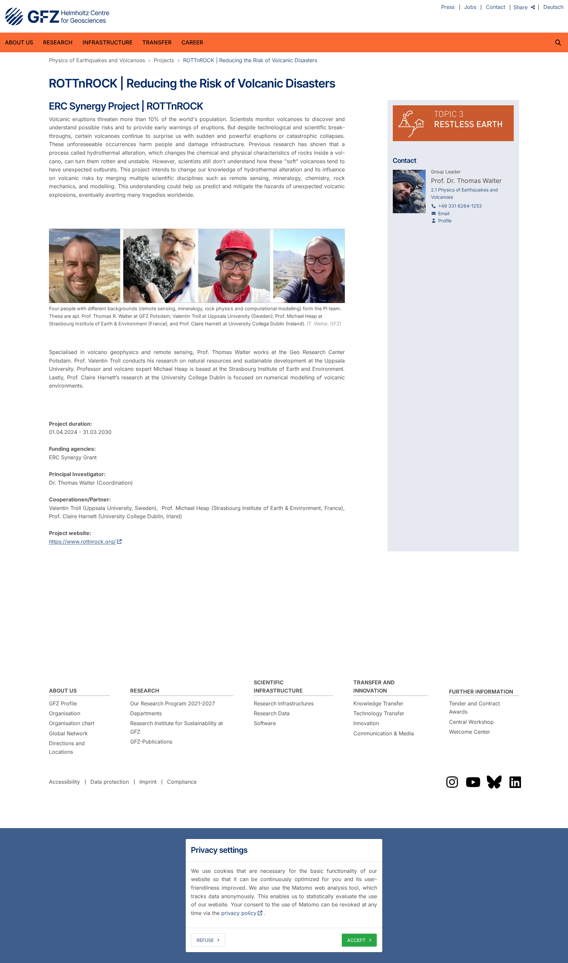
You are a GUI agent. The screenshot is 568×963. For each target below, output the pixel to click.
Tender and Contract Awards (474, 707)
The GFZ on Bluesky (494, 782)
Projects (164, 60)
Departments (146, 713)
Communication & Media (383, 733)
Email (443, 213)
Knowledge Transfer (378, 703)
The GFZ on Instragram (452, 782)
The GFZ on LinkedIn (515, 782)
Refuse (205, 940)
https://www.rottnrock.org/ (82, 541)
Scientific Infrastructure (278, 686)
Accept (356, 940)
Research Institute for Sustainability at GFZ (176, 727)
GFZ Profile (63, 703)
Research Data (272, 713)
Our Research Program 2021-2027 (172, 703)
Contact (495, 7)
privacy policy (238, 913)
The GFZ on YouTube (473, 782)
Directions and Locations (67, 747)
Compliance (182, 781)
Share (520, 7)
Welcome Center (469, 731)
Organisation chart (71, 723)
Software (265, 723)
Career (192, 42)
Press (448, 7)
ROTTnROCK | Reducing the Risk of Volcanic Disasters (250, 60)
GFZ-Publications (151, 741)
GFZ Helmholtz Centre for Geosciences (57, 16)
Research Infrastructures (284, 703)
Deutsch (553, 7)
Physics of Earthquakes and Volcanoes (97, 60)
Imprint (147, 781)
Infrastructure (107, 42)
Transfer (157, 42)
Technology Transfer (378, 713)
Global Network (68, 733)
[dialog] (284, 895)
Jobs (470, 7)
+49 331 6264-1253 (460, 206)
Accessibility (64, 781)
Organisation (64, 713)
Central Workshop (471, 722)
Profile (445, 220)
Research (58, 42)
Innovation (366, 723)
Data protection (109, 781)
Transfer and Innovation (374, 686)
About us (19, 42)
